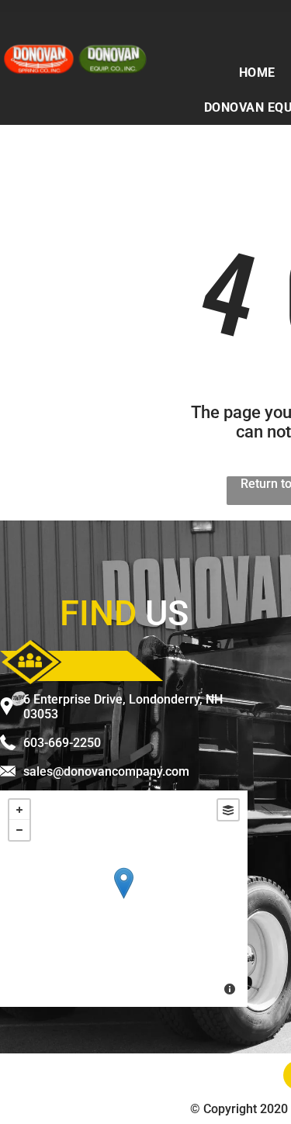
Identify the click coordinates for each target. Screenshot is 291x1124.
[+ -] (124, 898)
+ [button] (19, 810)
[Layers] (228, 810)
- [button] (19, 830)
